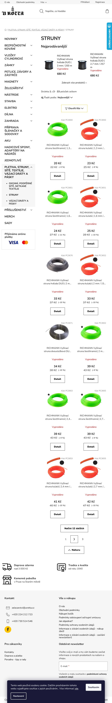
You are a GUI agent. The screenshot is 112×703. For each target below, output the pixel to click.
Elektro (11, 108)
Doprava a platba (13, 656)
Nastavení (18, 696)
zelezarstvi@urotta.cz (23, 607)
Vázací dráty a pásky (18, 202)
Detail (57, 176)
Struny (13, 194)
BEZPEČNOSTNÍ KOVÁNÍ (15, 47)
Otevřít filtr (74, 108)
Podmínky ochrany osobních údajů (76, 625)
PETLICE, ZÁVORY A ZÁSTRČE (18, 73)
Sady (8, 223)
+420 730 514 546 (22, 621)
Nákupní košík (66, 614)
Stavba (10, 101)
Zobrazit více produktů (73, 82)
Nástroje (12, 95)
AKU (7, 141)
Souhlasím (93, 687)
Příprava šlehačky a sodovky (13, 131)
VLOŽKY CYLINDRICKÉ (14, 57)
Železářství (14, 88)
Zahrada (12, 121)
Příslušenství (15, 210)
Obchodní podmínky (25, 2)
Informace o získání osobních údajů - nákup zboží (81, 630)
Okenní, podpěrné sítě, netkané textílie (20, 186)
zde (76, 688)
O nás (7, 2)
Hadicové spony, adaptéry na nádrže (17, 150)
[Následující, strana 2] (74, 539)
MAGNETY (11, 82)
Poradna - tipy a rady (15, 659)
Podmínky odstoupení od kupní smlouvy (80, 617)
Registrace (100, 2)
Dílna (9, 114)
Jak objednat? (66, 621)
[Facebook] (8, 629)
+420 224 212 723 (22, 614)
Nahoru (76, 550)
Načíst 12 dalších (74, 528)
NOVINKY (11, 39)
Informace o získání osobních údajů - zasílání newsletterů (82, 636)
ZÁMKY (9, 65)
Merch (10, 216)
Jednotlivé (13, 160)
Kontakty (9, 652)
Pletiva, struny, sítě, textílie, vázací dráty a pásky (17, 172)
